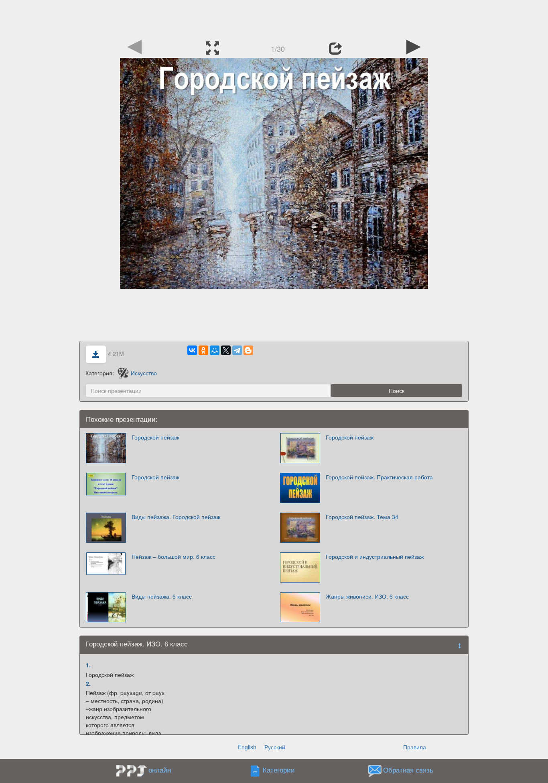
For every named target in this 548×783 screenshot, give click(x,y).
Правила (414, 747)
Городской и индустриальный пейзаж (375, 556)
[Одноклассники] (203, 350)
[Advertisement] (274, 18)
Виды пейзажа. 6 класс (162, 596)
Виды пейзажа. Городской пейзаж (176, 517)
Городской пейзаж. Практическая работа (379, 477)
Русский (274, 747)
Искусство (144, 373)
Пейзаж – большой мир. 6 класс (173, 556)
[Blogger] (248, 350)
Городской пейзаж (155, 437)
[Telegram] (237, 350)
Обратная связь (408, 770)
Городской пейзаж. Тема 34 (362, 517)
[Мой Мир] (214, 350)
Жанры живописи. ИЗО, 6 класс (367, 596)
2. (88, 683)
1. (88, 665)
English (247, 747)
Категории (279, 770)
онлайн (159, 770)
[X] (226, 350)
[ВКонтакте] (192, 350)
